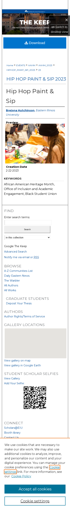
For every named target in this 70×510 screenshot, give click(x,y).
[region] (35, 474)
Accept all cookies (35, 489)
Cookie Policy (21, 476)
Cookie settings (35, 501)
